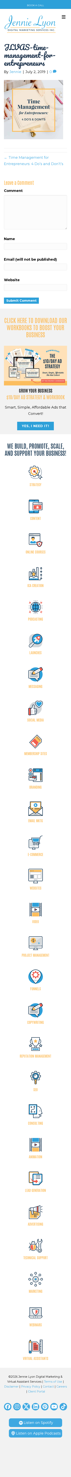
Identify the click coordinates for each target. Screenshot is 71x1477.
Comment (13, 191)
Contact (48, 1386)
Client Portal (36, 1391)
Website (12, 280)
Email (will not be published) (30, 259)
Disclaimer (11, 1386)
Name (9, 239)
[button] (7, 1406)
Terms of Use (53, 1381)
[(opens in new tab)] (35, 365)
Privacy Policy (30, 1386)
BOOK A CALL (35, 5)
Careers (61, 1386)
